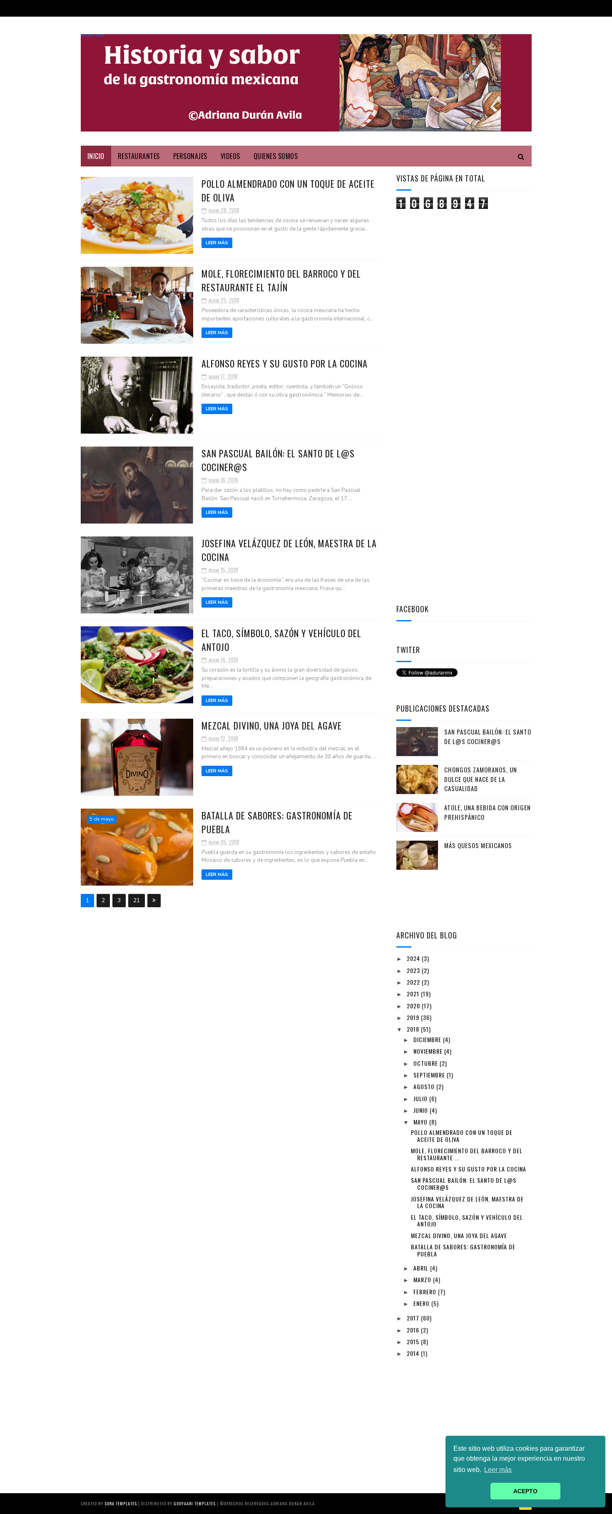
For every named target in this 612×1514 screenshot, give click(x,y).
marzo (423, 1279)
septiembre (430, 1074)
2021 (414, 993)
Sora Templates (120, 1503)
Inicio (95, 156)
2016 (414, 1329)
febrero (425, 1291)
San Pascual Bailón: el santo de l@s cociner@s (487, 736)
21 (136, 900)
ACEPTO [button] (525, 1491)
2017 (414, 1317)
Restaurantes (139, 156)
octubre (426, 1063)
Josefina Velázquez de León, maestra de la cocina (467, 1202)
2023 (414, 970)
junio (421, 1110)
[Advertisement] (458, 342)
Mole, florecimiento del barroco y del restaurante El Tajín (281, 280)
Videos (230, 156)
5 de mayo (102, 819)
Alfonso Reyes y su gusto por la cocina (285, 363)
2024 (414, 958)
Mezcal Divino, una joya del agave (272, 725)
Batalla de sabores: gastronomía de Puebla (463, 1250)
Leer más (217, 243)
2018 (414, 1029)
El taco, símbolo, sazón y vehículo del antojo (467, 1221)
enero (422, 1303)
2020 (414, 1005)
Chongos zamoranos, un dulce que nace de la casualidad (480, 779)
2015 (414, 1341)
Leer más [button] (498, 1469)
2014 (414, 1353)
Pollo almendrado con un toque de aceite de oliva (461, 1136)
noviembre (428, 1051)
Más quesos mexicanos (478, 845)
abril (421, 1267)
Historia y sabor (92, 35)
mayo (421, 1121)
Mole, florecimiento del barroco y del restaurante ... (466, 1154)
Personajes (190, 156)
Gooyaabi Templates (195, 1503)
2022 (414, 982)
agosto (424, 1086)
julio (421, 1098)
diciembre (428, 1039)
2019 (414, 1017)
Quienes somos (276, 156)
